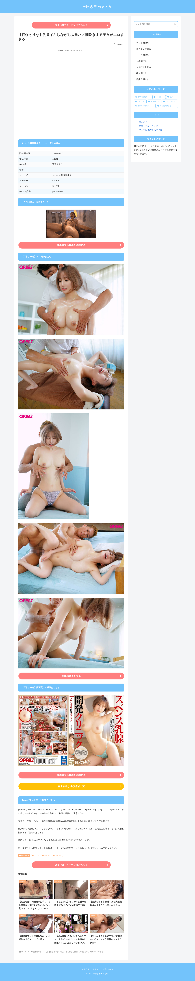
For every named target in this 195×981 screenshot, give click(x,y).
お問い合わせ (108, 969)
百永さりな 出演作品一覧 (71, 786)
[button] (175, 24)
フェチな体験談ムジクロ (150, 130)
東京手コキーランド (148, 126)
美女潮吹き (25, 856)
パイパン (47, 856)
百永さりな (59, 856)
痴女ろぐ (143, 122)
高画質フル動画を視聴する (71, 245)
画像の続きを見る (71, 676)
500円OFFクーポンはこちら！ (71, 25)
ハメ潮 (37, 856)
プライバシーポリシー (90, 969)
